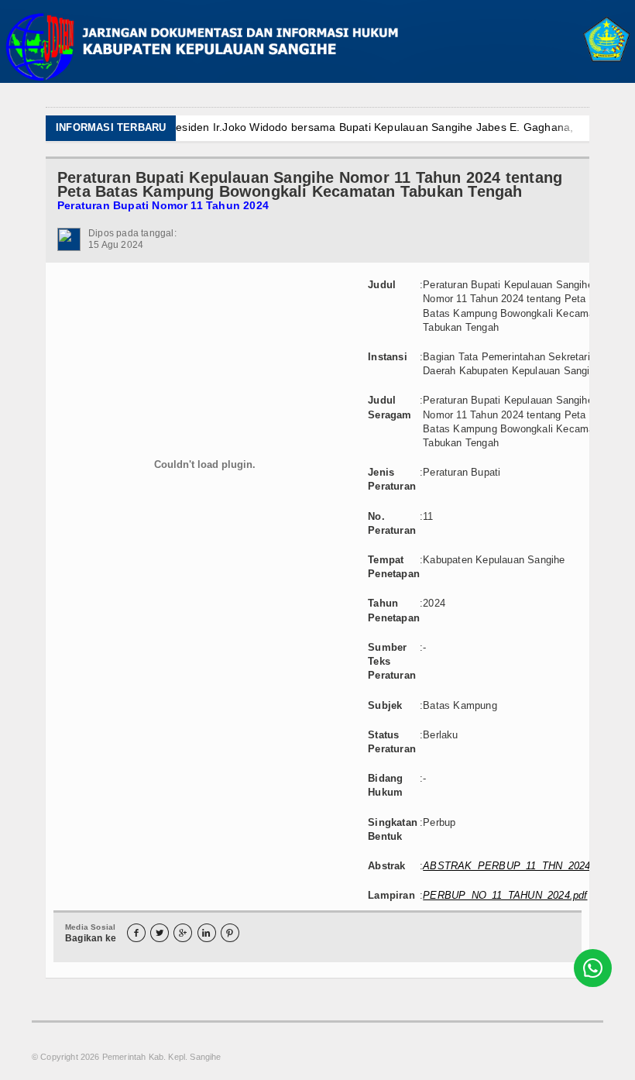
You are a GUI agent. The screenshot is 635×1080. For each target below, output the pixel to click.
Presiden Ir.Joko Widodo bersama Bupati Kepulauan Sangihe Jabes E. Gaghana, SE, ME (322, 127)
